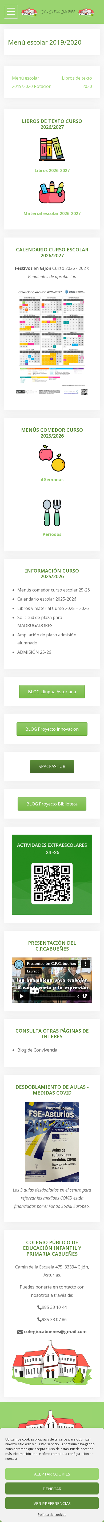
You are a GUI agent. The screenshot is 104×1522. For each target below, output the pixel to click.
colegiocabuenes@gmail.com (55, 1331)
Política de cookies (52, 1514)
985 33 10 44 (54, 1307)
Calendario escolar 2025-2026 (46, 599)
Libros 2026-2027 (52, 170)
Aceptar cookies (52, 1474)
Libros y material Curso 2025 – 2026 (53, 608)
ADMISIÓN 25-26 (34, 652)
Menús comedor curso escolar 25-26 (53, 590)
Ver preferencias (52, 1503)
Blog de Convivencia (37, 1050)
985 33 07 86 (54, 1319)
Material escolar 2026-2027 (52, 213)
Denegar (52, 1488)
